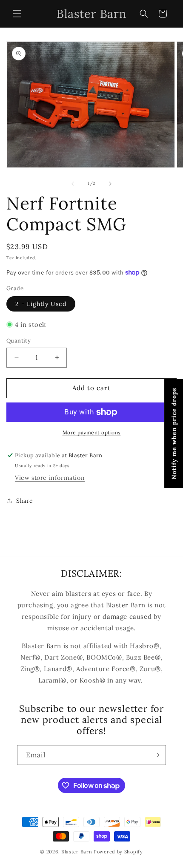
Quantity (18, 340)
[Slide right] (110, 183)
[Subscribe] (156, 755)
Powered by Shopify (118, 852)
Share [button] (24, 500)
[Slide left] (72, 183)
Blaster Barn (76, 852)
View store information (50, 478)
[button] (17, 13)
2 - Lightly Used (40, 304)
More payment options (92, 432)
